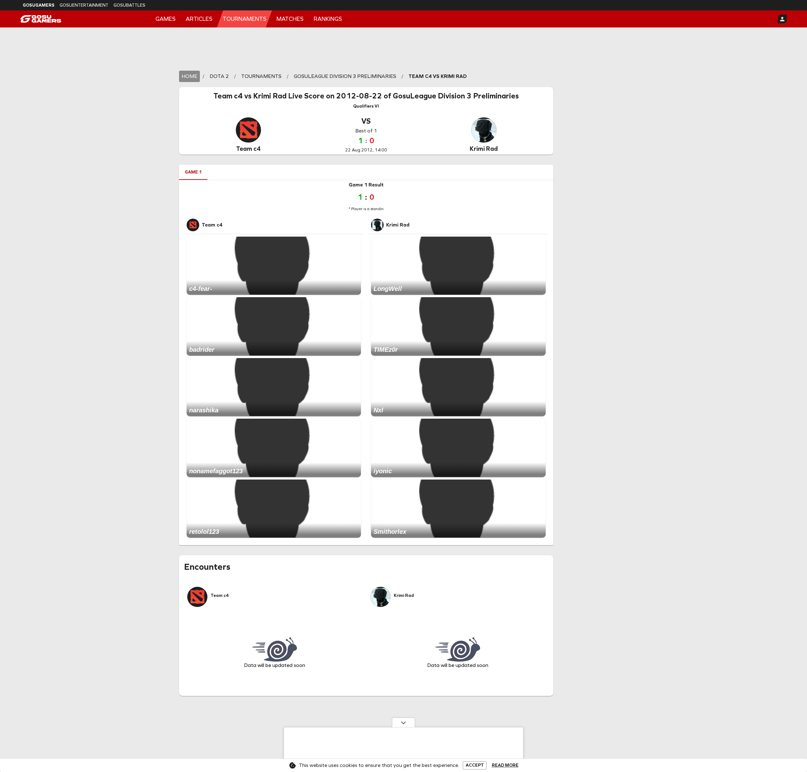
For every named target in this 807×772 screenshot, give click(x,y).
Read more (505, 765)
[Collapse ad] (403, 722)
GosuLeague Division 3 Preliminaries (456, 95)
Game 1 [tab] (193, 172)
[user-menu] (782, 19)
